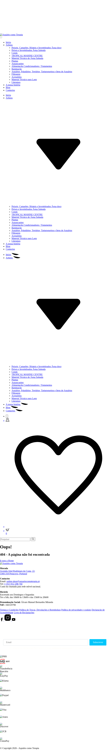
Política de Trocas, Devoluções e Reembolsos (40, 610)
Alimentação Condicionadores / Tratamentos (32, 66)
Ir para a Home (7, 560)
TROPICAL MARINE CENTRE (27, 55)
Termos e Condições (9, 610)
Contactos (10, 90)
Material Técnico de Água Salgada (27, 58)
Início (8, 42)
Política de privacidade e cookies (76, 610)
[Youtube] (13, 620)
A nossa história (13, 85)
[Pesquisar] (7, 416)
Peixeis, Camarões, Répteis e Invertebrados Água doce (36, 47)
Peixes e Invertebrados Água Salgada (29, 50)
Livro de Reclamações (24, 612)
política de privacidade (62, 648)
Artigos (9, 45)
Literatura (16, 82)
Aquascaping (18, 63)
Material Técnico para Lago (24, 79)
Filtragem (16, 74)
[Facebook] (2, 620)
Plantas (15, 61)
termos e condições (92, 648)
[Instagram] (8, 620)
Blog (8, 87)
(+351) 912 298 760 (13, 584)
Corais (14, 53)
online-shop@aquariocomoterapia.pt (23, 581)
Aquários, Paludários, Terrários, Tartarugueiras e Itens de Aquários (42, 71)
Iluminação (17, 69)
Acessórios (17, 77)
